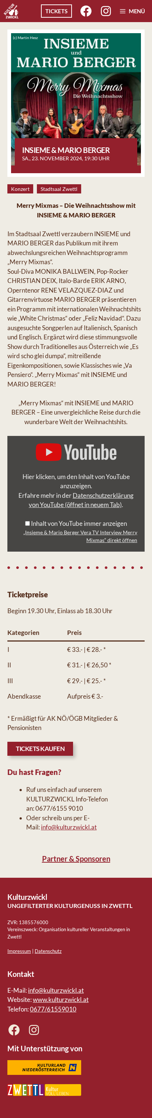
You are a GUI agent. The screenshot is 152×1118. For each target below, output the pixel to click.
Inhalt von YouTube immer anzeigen (79, 523)
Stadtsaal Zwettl (59, 189)
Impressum (19, 951)
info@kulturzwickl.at (69, 827)
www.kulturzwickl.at (61, 999)
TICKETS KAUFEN (40, 748)
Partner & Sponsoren (76, 858)
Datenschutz (48, 951)
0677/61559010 (53, 1009)
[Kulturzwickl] (11, 11)
